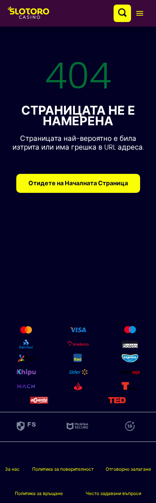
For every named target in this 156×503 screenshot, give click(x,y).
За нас (12, 469)
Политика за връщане (39, 493)
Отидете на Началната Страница (78, 183)
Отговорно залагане (128, 469)
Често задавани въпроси (113, 493)
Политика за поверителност (63, 469)
